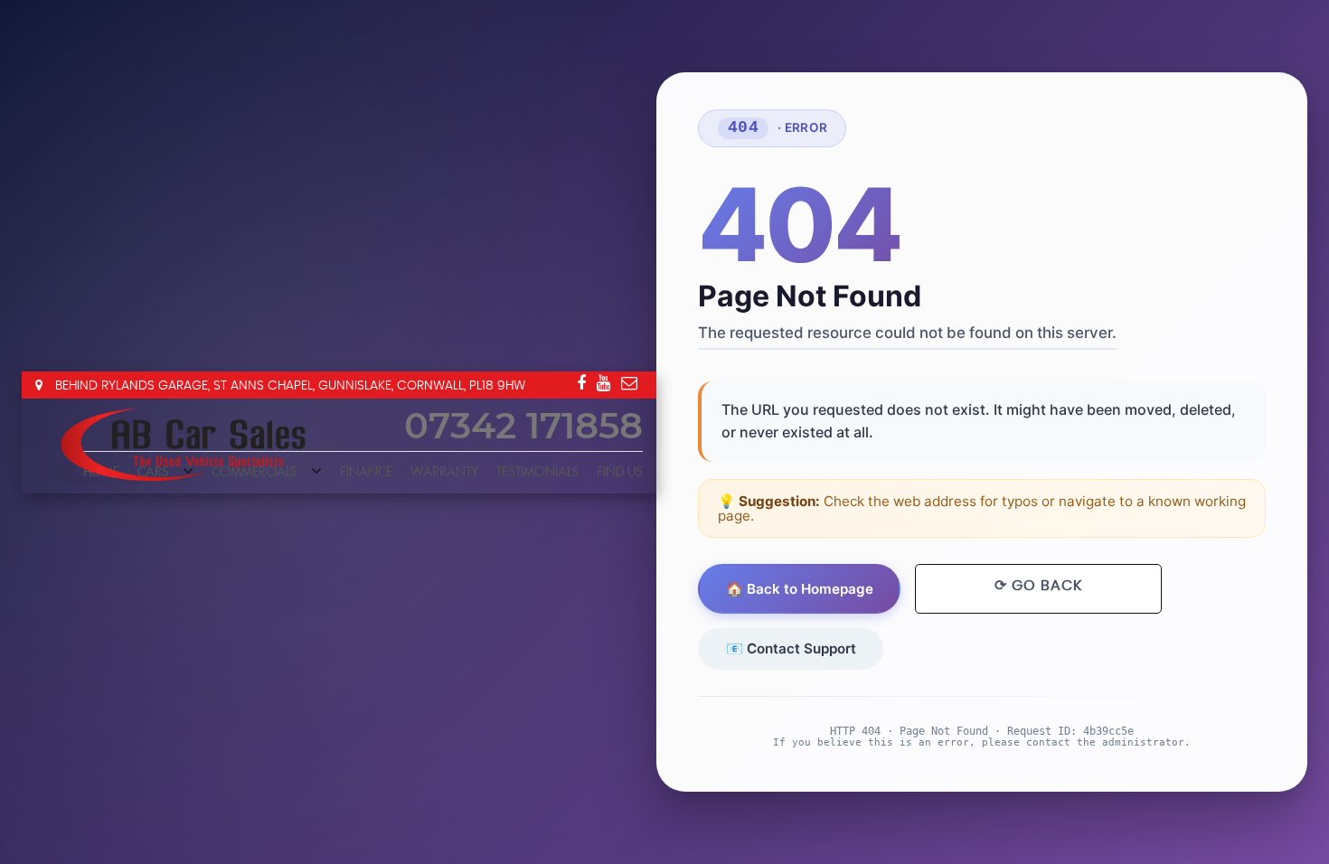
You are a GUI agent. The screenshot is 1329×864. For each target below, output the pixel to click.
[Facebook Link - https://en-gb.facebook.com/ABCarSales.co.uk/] (581, 383)
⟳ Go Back (1038, 585)
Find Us (620, 472)
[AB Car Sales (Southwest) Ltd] (184, 444)
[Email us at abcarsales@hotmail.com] (629, 383)
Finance (366, 472)
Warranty (444, 472)
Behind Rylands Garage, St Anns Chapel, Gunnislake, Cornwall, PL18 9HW (288, 386)
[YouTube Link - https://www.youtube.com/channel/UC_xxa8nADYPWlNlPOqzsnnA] (603, 383)
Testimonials (537, 472)
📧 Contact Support (791, 648)
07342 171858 (523, 427)
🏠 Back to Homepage (799, 588)
